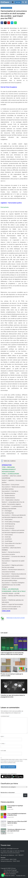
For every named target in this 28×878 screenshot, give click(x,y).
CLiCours (5, 2)
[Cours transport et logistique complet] (3, 805)
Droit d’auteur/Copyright (10, 870)
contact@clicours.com (12, 848)
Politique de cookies (9, 875)
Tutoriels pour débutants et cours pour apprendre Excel (16, 830)
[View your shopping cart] (13, 2)
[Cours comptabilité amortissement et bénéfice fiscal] (3, 813)
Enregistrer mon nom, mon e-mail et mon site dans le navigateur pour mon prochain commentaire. (14, 761)
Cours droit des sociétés (6, 7)
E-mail (3, 743)
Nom (2, 736)
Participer (18, 2)
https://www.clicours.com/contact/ (10, 852)
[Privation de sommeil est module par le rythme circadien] (14, 665)
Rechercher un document (8, 792)
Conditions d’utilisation (10, 873)
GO (25, 795)
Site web (3, 750)
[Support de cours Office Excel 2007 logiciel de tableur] (3, 821)
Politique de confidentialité (11, 872)
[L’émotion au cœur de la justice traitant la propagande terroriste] (14, 686)
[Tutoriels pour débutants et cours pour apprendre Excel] (3, 829)
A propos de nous (20, 875)
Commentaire (5, 716)
